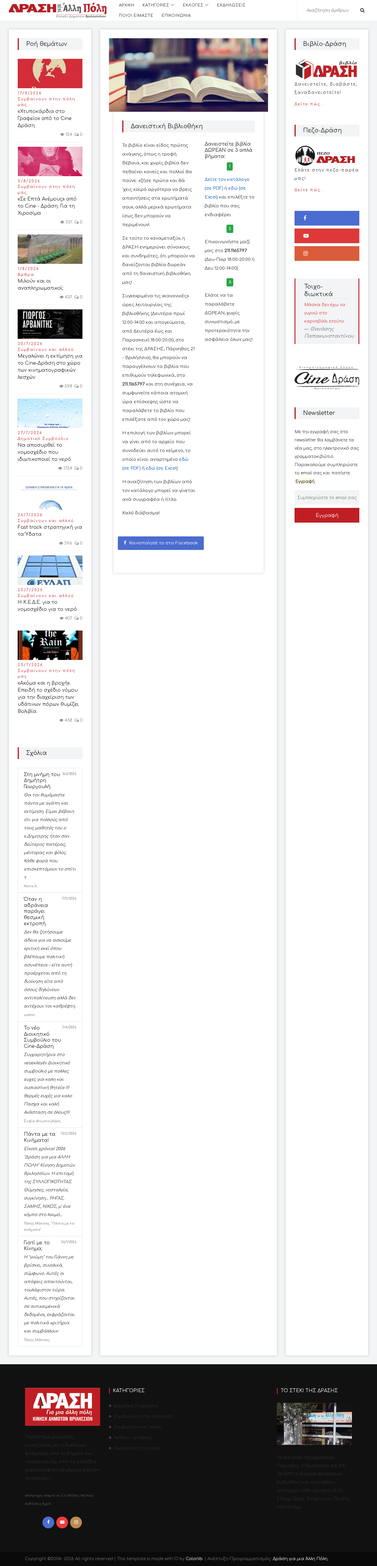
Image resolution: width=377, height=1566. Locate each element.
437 (68, 297)
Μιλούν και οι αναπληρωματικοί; (40, 284)
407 (68, 618)
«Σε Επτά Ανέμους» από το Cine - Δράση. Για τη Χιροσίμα (47, 206)
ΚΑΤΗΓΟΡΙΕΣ (156, 5)
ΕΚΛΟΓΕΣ (193, 5)
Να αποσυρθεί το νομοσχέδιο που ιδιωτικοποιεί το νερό (44, 452)
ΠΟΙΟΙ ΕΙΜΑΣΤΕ (136, 16)
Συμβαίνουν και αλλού (46, 350)
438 (67, 720)
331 (68, 222)
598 (67, 386)
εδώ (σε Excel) (162, 468)
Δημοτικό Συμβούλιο (43, 439)
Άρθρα (26, 275)
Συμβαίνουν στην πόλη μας (46, 102)
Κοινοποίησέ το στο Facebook (163, 543)
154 (68, 134)
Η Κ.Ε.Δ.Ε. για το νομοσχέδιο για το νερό (47, 606)
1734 (67, 468)
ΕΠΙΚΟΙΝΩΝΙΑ (176, 16)
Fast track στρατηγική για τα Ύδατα (50, 531)
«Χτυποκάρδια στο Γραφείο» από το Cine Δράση (45, 118)
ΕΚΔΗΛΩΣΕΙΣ (231, 5)
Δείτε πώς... (326, 94)
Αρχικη (126, 5)
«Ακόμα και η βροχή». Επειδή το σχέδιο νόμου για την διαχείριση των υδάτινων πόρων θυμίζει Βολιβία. (48, 697)
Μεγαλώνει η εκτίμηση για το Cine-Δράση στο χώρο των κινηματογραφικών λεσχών (50, 366)
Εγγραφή (327, 515)
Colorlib (194, 1559)
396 (67, 543)
